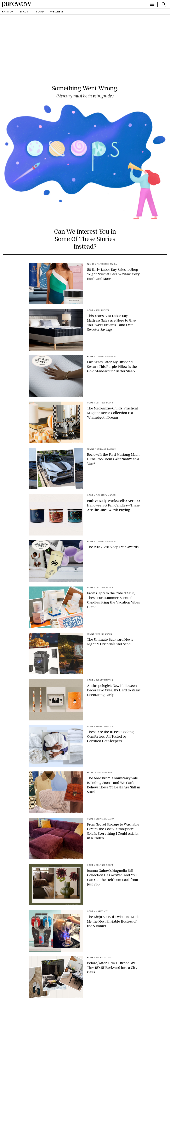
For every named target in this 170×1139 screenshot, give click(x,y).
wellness (57, 12)
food (40, 12)
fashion (8, 12)
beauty (25, 12)
